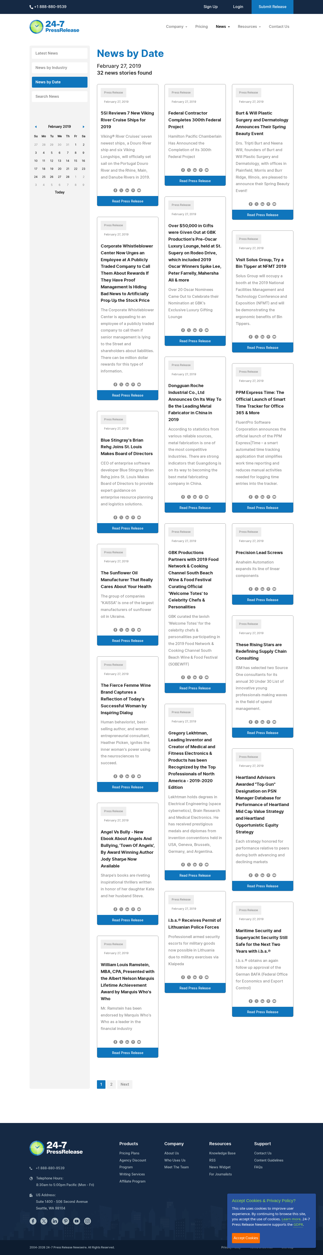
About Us (171, 1153)
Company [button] (175, 27)
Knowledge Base (222, 1153)
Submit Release (272, 7)
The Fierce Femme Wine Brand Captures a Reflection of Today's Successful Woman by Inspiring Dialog (126, 699)
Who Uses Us (175, 1160)
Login (238, 7)
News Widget (220, 1167)
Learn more (291, 1219)
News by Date (48, 82)
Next (125, 1084)
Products (128, 1144)
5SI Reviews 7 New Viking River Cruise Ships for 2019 (127, 120)
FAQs (258, 1167)
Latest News (46, 53)
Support (262, 1144)
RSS (212, 1160)
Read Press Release (127, 201)
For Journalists (220, 1174)
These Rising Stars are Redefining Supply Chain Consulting (261, 652)
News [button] (221, 27)
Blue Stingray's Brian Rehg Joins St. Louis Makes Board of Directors (127, 447)
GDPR (298, 1224)
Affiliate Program (132, 1181)
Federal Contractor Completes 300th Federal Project (194, 120)
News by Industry (51, 68)
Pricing (201, 27)
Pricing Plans (129, 1153)
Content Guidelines (269, 1160)
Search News (47, 96)
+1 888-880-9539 (49, 7)
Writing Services (132, 1174)
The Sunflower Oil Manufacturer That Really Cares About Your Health (127, 580)
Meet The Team (176, 1167)
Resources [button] (248, 27)
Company (174, 1144)
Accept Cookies (246, 1238)
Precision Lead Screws (259, 553)
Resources (220, 1144)
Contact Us (279, 27)
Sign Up (211, 7)
